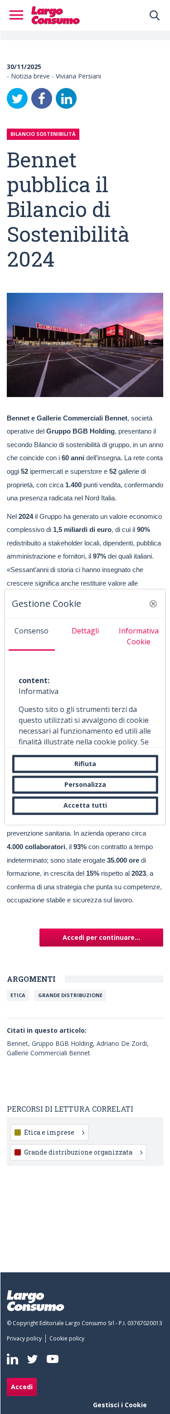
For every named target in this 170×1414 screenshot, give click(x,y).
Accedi (22, 1386)
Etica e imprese (49, 1132)
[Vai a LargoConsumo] (55, 14)
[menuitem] (26, 1339)
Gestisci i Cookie (120, 1404)
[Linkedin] (12, 1359)
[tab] (31, 634)
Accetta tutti (85, 805)
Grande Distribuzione (70, 995)
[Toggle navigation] (19, 15)
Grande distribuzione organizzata (78, 1152)
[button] (153, 603)
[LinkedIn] (66, 98)
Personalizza (85, 784)
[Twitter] (17, 98)
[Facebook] (41, 98)
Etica (17, 995)
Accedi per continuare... (101, 937)
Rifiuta (85, 763)
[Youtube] (52, 1359)
